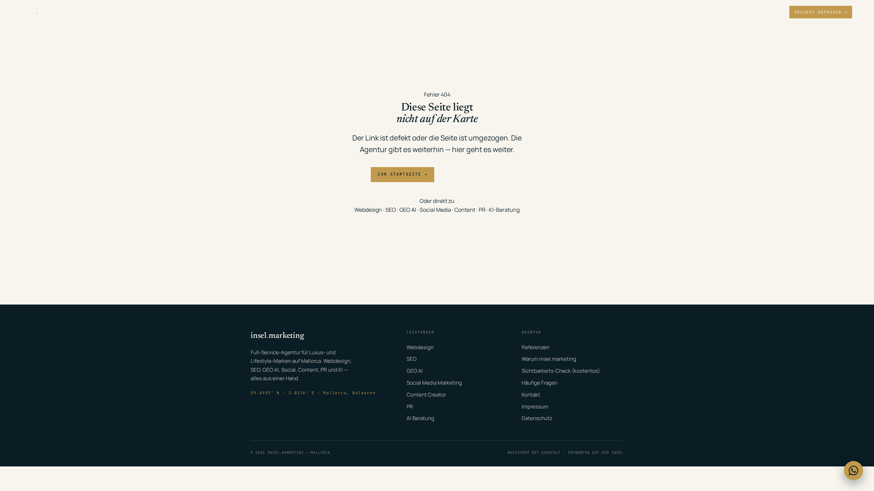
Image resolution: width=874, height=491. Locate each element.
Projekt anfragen (820, 12)
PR (482, 209)
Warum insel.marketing (549, 358)
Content (464, 209)
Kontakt (767, 12)
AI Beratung (420, 418)
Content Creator (426, 394)
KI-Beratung (504, 209)
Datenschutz (537, 418)
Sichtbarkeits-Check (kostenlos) (561, 370)
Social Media (435, 209)
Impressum (535, 406)
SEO (390, 209)
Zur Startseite (402, 174)
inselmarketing (45, 12)
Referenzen (678, 12)
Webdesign (368, 209)
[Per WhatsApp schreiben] (853, 470)
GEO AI (407, 209)
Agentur (715, 12)
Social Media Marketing (434, 382)
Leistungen (637, 12)
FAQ (741, 12)
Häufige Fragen (540, 382)
